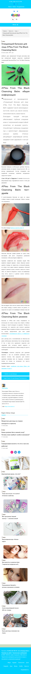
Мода (9, 662)
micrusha (5, 388)
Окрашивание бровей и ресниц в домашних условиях (10, 586)
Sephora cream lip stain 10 (17, 228)
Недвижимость (25, 669)
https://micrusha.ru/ (10, 406)
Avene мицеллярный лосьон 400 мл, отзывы (10, 609)
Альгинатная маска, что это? (11, 474)
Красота (26, 666)
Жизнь (15, 666)
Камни (14, 6)
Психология (21, 662)
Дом (11, 666)
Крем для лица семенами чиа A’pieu (10, 632)
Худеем (14, 662)
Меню (15, 24)
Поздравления (20, 6)
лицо (3, 41)
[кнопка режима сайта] (13, 19)
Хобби (21, 666)
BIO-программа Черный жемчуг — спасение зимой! (10, 517)
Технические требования (19, 653)
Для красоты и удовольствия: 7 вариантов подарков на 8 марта (11, 563)
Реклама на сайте (7, 653)
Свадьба (6, 666)
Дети (27, 662)
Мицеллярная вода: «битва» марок (10, 540)
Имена (10, 6)
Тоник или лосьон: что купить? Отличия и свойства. (11, 495)
